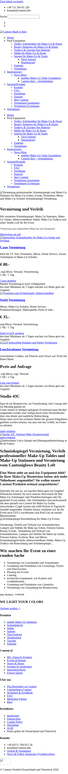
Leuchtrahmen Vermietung (19, 349)
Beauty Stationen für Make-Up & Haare (36, 46)
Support (18, 96)
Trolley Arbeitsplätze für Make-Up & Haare (38, 43)
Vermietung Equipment (26, 102)
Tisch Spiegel (28, 59)
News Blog (20, 74)
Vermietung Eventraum (26, 106)
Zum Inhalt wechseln (11, 1)
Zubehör (18, 65)
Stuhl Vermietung (12, 300)
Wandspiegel (28, 62)
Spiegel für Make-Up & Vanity (31, 56)
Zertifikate (19, 93)
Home (10, 37)
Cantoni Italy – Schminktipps (37, 81)
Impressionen (14, 71)
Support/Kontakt (16, 84)
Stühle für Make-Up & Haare (30, 53)
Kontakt (18, 87)
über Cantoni (21, 99)
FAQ (17, 90)
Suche (3, 16)
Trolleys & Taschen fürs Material (32, 50)
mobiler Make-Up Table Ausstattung (41, 78)
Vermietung (20, 68)
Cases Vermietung (12, 247)
